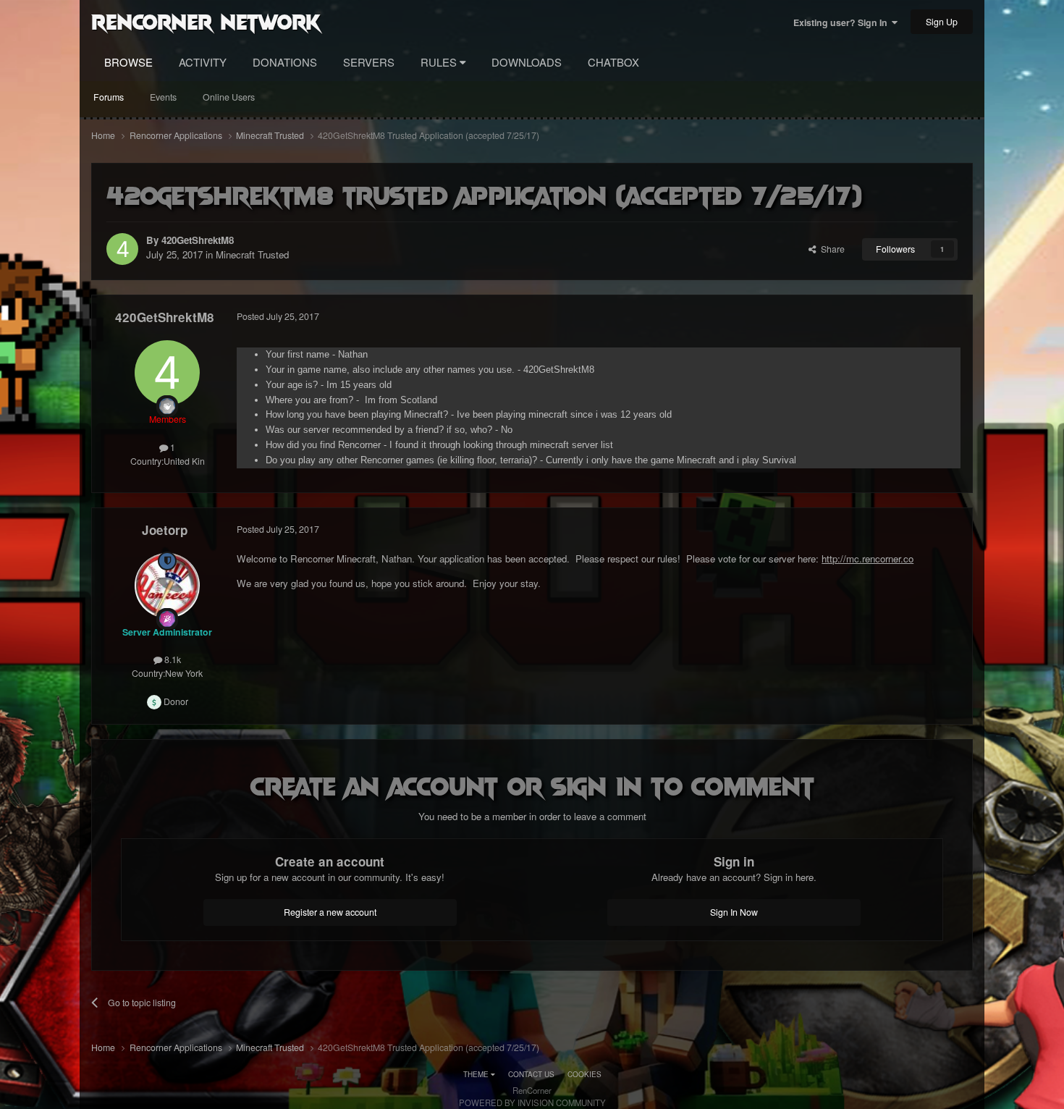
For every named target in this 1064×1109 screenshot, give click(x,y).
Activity (203, 61)
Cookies (584, 1074)
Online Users (229, 97)
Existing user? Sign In (842, 22)
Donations (285, 61)
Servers (368, 61)
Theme (477, 1074)
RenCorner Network (206, 21)
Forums (108, 97)
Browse (128, 61)
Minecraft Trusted (252, 254)
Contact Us (531, 1074)
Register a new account (330, 912)
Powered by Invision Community (532, 1102)
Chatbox (613, 61)
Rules (440, 61)
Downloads (526, 61)
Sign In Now (734, 912)
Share (830, 249)
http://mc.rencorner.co (867, 558)
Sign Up (942, 21)
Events (163, 97)
